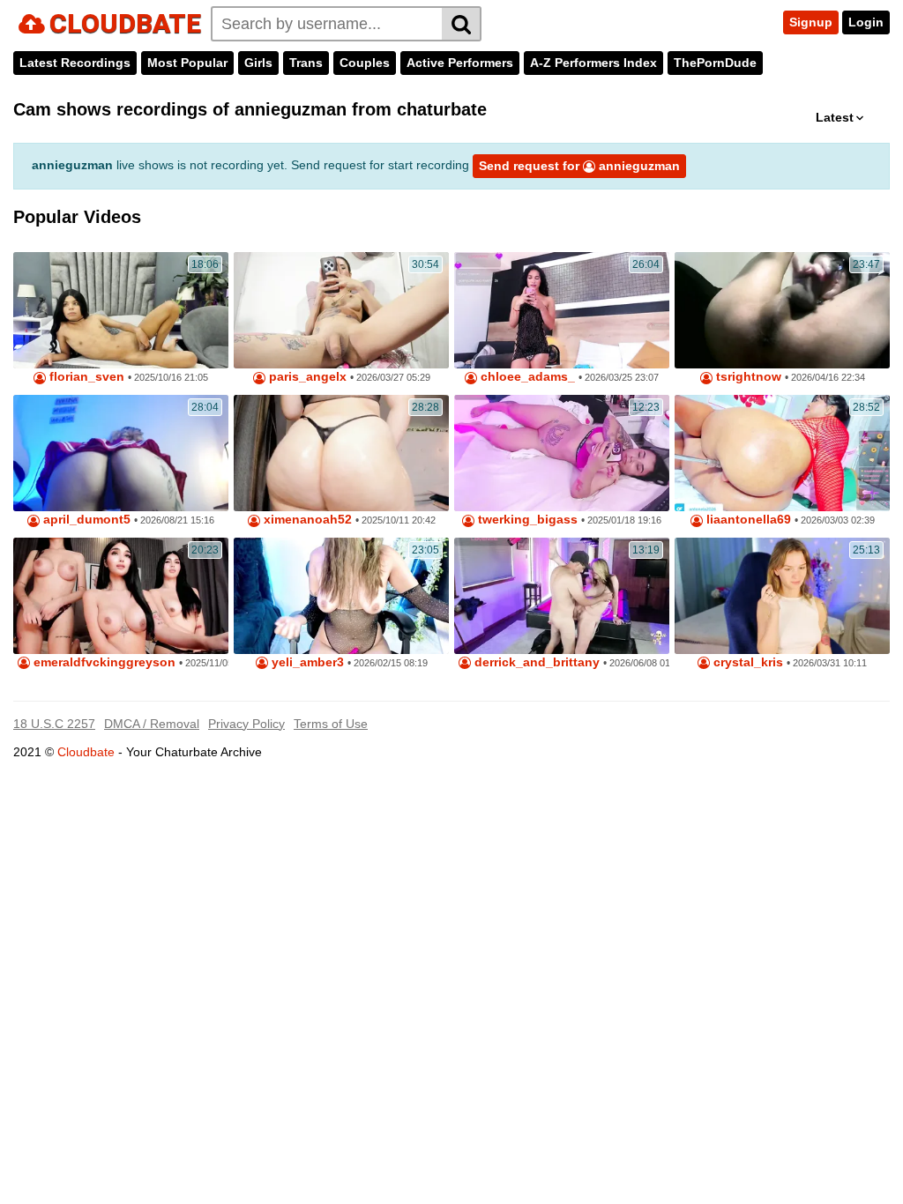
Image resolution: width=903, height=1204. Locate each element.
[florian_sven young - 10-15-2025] (120, 310)
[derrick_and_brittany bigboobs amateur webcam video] (561, 596)
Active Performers (460, 63)
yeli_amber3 (306, 662)
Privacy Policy (246, 724)
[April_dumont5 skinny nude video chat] (120, 453)
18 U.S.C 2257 (54, 724)
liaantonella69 (747, 519)
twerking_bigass (526, 519)
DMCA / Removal (151, 724)
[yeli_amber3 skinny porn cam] (341, 596)
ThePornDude (715, 63)
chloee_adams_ (526, 376)
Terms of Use (331, 724)
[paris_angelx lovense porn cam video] (341, 310)
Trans (306, 63)
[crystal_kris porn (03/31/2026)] (782, 596)
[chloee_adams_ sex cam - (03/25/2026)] (561, 310)
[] (461, 23)
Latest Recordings (75, 63)
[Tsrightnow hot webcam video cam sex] (782, 310)
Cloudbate (86, 752)
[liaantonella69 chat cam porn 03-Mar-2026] (782, 453)
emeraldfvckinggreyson (102, 662)
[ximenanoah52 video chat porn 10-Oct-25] (341, 453)
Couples (365, 63)
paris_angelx (306, 376)
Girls (258, 63)
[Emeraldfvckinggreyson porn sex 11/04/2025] (120, 596)
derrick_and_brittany (535, 662)
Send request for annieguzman (579, 166)
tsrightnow (747, 376)
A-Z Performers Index (593, 63)
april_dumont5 (85, 519)
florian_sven (85, 376)
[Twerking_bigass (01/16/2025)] (561, 453)
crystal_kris (746, 662)
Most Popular (187, 63)
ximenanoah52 (306, 519)
